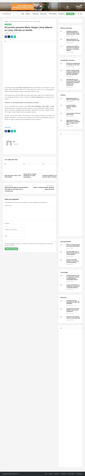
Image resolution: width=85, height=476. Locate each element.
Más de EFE (16, 144)
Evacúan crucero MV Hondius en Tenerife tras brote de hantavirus (72, 261)
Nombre (7, 223)
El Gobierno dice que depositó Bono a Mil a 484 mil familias (72, 302)
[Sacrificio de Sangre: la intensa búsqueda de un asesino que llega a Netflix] (62, 31)
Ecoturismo (36, 13)
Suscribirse (70, 13)
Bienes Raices (53, 13)
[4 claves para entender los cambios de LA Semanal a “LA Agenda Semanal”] (62, 285)
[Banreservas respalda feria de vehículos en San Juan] (62, 63)
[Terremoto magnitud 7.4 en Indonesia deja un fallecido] (50, 168)
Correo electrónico (11, 229)
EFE (7, 33)
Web (6, 235)
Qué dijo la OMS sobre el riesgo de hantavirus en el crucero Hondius (72, 253)
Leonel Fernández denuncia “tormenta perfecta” (71, 107)
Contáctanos (61, 13)
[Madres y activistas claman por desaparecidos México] (62, 244)
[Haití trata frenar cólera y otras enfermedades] (13, 168)
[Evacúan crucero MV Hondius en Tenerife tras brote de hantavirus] (62, 259)
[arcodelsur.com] (42, 6)
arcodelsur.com (14, 473)
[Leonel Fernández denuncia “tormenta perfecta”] (62, 105)
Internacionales (8, 24)
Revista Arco (43, 13)
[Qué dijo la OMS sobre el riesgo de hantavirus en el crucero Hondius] (62, 251)
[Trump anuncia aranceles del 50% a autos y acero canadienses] (62, 308)
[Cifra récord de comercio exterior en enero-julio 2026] (62, 316)
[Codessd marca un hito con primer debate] (62, 113)
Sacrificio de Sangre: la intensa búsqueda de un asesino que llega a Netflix (73, 33)
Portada (6, 21)
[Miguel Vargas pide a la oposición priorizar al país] (62, 39)
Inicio (22, 13)
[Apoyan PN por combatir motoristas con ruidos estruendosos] (31, 167)
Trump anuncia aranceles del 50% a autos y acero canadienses (72, 310)
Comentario (8, 205)
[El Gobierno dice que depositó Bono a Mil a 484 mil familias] (62, 300)
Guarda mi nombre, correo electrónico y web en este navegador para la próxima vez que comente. (29, 244)
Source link (7, 127)
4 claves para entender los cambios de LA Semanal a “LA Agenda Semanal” (73, 286)
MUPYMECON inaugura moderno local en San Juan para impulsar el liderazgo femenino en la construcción (73, 82)
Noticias (28, 13)
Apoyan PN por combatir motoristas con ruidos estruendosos (29, 176)
